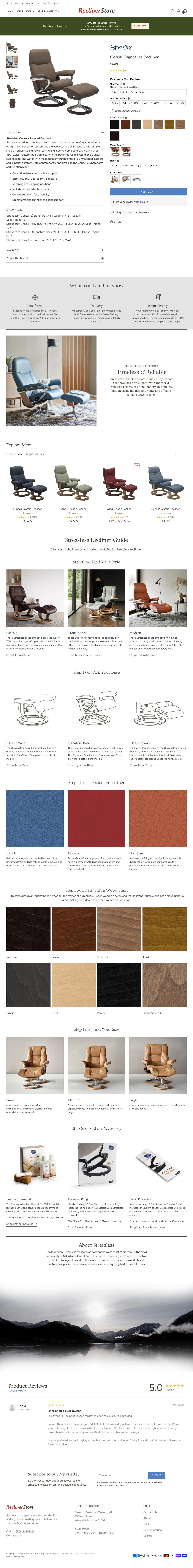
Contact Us (150, 1512)
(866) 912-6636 (25, 1531)
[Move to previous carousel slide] (177, 455)
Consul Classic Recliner (73, 509)
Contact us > (14, 1535)
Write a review (17, 1390)
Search (147, 1536)
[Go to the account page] (179, 11)
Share (117, 222)
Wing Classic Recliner (119, 509)
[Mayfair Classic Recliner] (27, 483)
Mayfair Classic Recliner (27, 509)
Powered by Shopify (15, 1556)
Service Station (152, 1530)
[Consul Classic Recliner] (73, 483)
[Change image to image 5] (12, 103)
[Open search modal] (172, 11)
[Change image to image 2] (12, 62)
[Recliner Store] (96, 11)
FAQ (146, 1524)
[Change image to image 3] (12, 75)
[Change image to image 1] (12, 48)
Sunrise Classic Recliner (165, 509)
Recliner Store (31, 1553)
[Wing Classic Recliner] (119, 483)
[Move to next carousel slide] (184, 454)
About (147, 1518)
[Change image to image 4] (12, 89)
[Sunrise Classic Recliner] (165, 483)
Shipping (115, 212)
